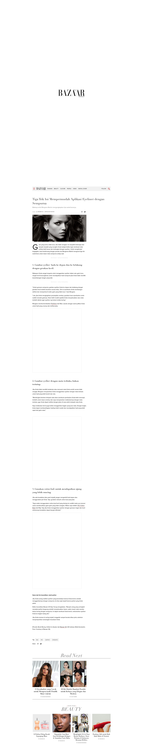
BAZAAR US (42, 738)
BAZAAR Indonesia (46, 696)
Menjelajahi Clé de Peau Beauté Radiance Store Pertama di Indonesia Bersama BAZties (81, 737)
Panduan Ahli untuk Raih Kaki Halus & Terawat (101, 735)
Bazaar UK (63, 627)
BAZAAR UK (40, 211)
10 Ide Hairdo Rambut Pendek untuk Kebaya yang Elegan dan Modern (73, 691)
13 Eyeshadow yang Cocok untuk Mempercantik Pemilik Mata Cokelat (45, 691)
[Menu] (34, 189)
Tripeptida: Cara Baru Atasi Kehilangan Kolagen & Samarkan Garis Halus (61, 736)
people (69, 188)
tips (37, 640)
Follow (103, 188)
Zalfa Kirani (74, 696)
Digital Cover (82, 188)
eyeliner (47, 640)
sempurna (55, 640)
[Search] (109, 189)
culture (62, 188)
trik (42, 640)
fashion (49, 188)
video (74, 188)
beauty (56, 188)
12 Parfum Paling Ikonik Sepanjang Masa (42, 735)
